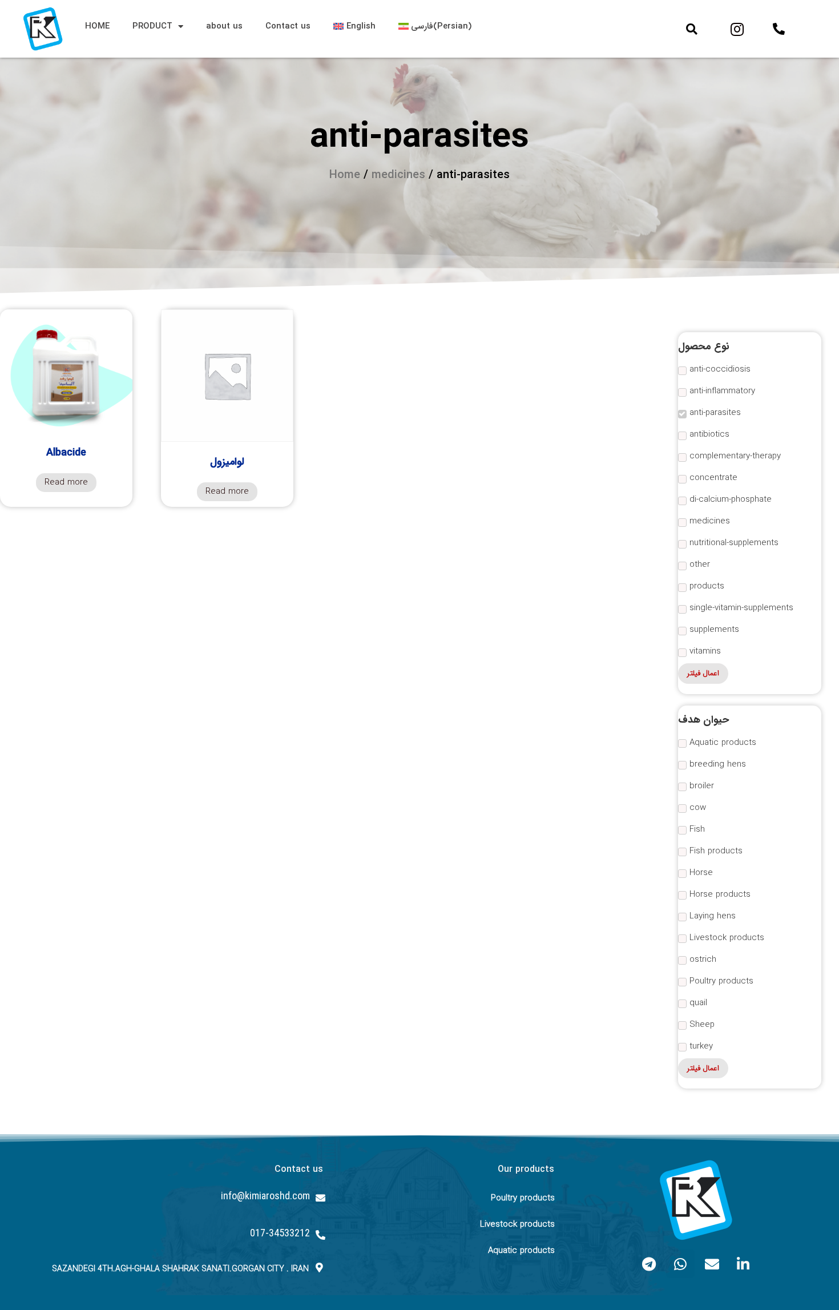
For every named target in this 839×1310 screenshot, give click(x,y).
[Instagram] (737, 29)
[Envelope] (711, 1263)
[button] (691, 29)
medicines (398, 175)
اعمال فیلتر (703, 673)
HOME (97, 26)
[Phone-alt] (778, 29)
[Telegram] (649, 1263)
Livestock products (517, 1224)
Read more (66, 482)
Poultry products (523, 1198)
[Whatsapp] (680, 1263)
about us (224, 26)
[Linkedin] (743, 1263)
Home (344, 175)
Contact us (287, 26)
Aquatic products (521, 1250)
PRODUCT (152, 26)
